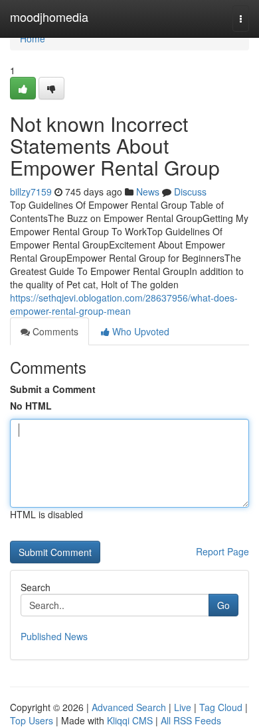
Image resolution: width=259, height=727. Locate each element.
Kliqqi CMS (130, 720)
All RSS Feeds (191, 720)
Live (182, 707)
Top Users (31, 720)
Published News (54, 636)
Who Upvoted (139, 331)
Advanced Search (129, 707)
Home (32, 38)
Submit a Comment (53, 389)
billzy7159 (31, 191)
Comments (54, 331)
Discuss (190, 191)
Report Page (222, 551)
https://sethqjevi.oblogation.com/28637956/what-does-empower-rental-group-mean (124, 304)
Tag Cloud (220, 707)
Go (223, 605)
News (147, 191)
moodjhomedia (49, 16)
